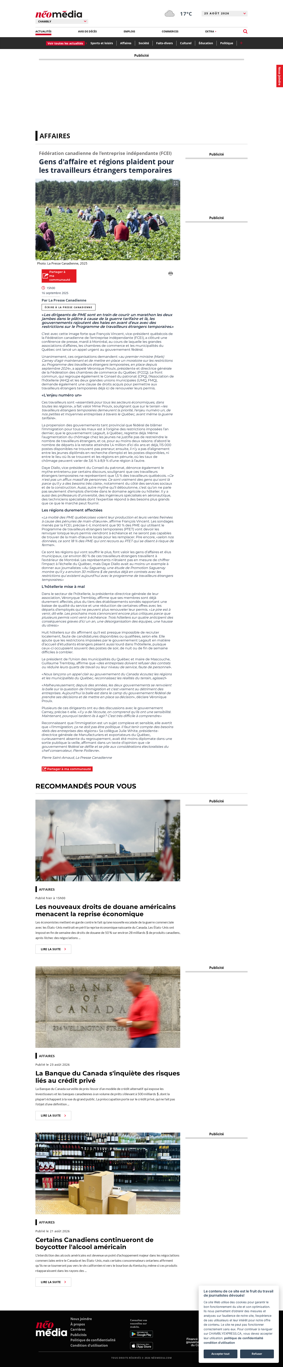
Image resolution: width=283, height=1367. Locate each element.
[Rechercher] (245, 31)
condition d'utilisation (219, 1342)
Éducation (206, 43)
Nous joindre (81, 1319)
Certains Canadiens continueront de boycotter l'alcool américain (94, 1243)
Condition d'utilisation (89, 1345)
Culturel (185, 43)
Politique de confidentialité (92, 1340)
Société (144, 43)
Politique (226, 43)
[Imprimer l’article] (170, 274)
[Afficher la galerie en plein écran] (175, 183)
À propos (77, 1324)
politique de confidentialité (243, 1338)
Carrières (77, 1329)
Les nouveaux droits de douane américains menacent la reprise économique (105, 910)
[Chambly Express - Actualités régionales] (58, 14)
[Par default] (51, 1334)
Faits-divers (164, 43)
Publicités (78, 1335)
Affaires (125, 43)
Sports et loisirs (102, 43)
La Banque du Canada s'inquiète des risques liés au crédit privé (107, 1076)
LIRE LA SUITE (51, 949)
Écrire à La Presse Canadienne (68, 307)
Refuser (257, 1353)
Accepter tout (220, 1353)
